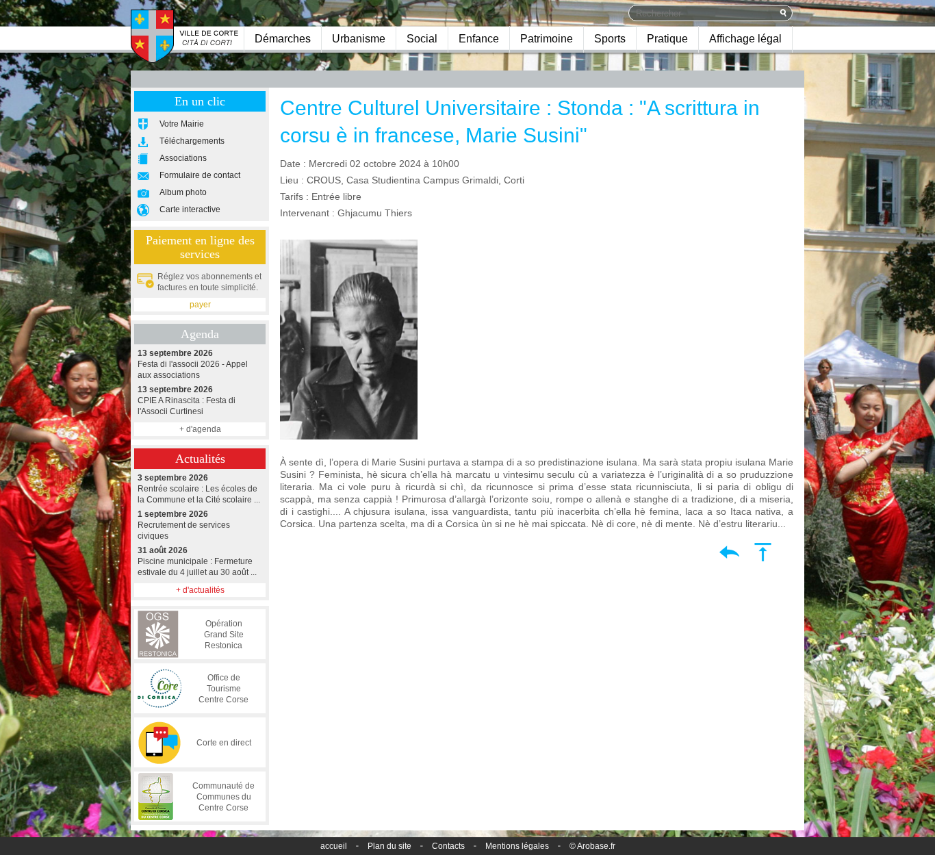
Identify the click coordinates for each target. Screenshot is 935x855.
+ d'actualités (200, 590)
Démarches (283, 38)
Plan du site (389, 846)
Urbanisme (358, 38)
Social (422, 38)
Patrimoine (546, 38)
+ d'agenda (200, 429)
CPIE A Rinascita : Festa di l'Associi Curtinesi (186, 400)
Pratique (667, 38)
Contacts (448, 846)
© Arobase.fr (592, 846)
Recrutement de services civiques (184, 525)
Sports (610, 38)
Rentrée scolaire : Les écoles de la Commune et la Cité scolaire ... (199, 489)
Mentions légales (517, 846)
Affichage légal (745, 38)
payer (200, 304)
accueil (333, 846)
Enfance (479, 38)
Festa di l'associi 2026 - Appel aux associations (193, 364)
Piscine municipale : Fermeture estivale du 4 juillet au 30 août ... (197, 561)
